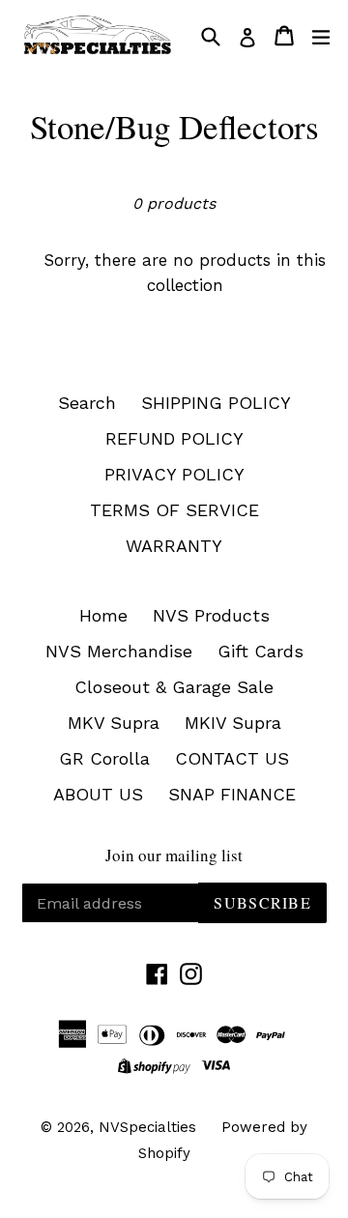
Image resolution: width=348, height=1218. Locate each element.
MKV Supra (114, 722)
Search (87, 402)
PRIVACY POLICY (174, 474)
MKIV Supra (233, 722)
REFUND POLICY (174, 438)
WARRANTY (174, 546)
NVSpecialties (147, 1127)
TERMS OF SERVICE (174, 510)
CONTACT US (232, 758)
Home (103, 615)
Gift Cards (261, 651)
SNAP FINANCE (232, 794)
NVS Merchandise (118, 651)
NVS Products (211, 615)
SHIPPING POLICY (216, 402)
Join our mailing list (174, 855)
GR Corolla (104, 758)
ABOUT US (98, 794)
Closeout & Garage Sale (174, 687)
